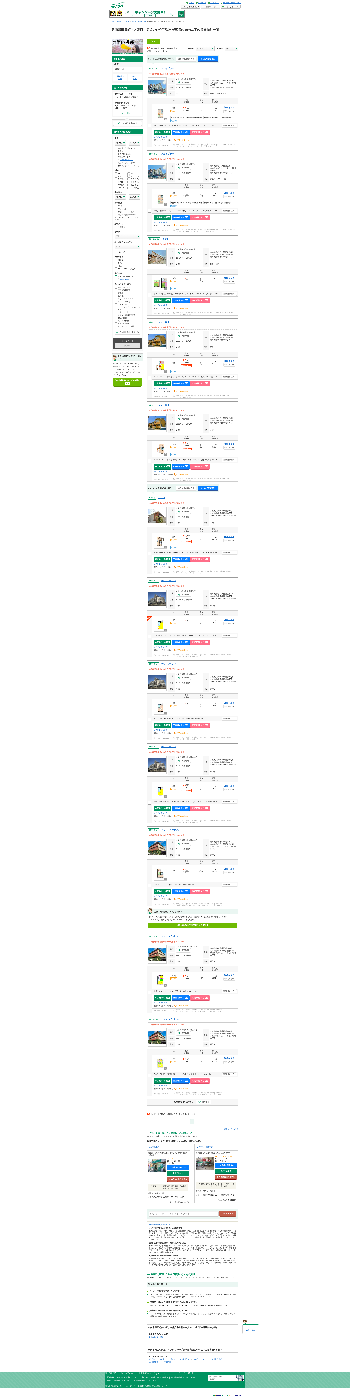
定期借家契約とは (126, 279)
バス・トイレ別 (197, 146)
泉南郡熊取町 (184, 1359)
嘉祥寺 (188, 654)
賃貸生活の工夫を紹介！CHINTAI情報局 (118, 1380)
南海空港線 (210, 144)
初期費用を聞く (200, 132)
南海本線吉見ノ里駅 (156, 1337)
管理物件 (207, 146)
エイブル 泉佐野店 (160, 137)
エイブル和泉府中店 (205, 1147)
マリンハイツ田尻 (170, 830)
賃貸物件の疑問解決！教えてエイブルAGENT (183, 1377)
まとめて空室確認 (208, 59)
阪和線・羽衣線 (219, 571)
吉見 (187, 144)
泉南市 (196, 1359)
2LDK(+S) (188, 146)
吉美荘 (165, 239)
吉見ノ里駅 (201, 144)
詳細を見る (229, 107)
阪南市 (205, 1359)
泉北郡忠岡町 (154, 1362)
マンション (179, 146)
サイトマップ (202, 3)
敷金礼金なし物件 (158, 1305)
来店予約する (162, 132)
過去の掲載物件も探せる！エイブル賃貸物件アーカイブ (122, 1377)
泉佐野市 (163, 1359)
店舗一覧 (190, 1373)
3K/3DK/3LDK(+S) (227, 312)
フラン (161, 497)
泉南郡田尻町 (180, 144)
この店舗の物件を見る (178, 1179)
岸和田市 (152, 1359)
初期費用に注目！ (229, 125)
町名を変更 (135, 77)
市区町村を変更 (120, 77)
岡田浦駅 (209, 312)
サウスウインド (168, 580)
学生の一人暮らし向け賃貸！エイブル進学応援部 (154, 1377)
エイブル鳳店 (154, 1147)
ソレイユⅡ (163, 322)
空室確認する (180, 132)
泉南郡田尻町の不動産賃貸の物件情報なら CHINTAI (215, 1378)
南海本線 (193, 144)
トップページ (214, 3)
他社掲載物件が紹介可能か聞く (127, 381)
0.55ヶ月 (214, 146)
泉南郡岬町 (167, 1362)
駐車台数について (126, 160)
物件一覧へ (250, 1330)
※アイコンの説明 (231, 1129)
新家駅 (228, 571)
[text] (184, 1214)
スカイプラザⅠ (168, 68)
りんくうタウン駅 (221, 144)
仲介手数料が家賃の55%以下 (232, 3)
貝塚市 (172, 1359)
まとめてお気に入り (186, 59)
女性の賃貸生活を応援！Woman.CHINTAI (144, 1380)
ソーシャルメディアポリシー (166, 1373)
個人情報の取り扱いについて (147, 1373)
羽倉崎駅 (231, 144)
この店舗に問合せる (178, 1167)
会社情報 (191, 3)
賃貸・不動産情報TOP (111, 1373)
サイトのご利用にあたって (128, 1373)
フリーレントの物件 (181, 1305)
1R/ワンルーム (189, 656)
